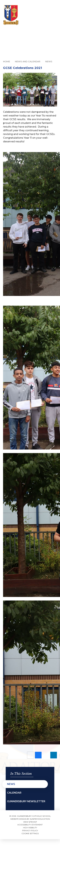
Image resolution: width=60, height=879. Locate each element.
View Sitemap (30, 822)
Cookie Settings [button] (30, 833)
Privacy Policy (30, 830)
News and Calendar (27, 61)
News (48, 61)
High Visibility (30, 827)
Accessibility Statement (30, 824)
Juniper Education (40, 819)
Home (6, 61)
